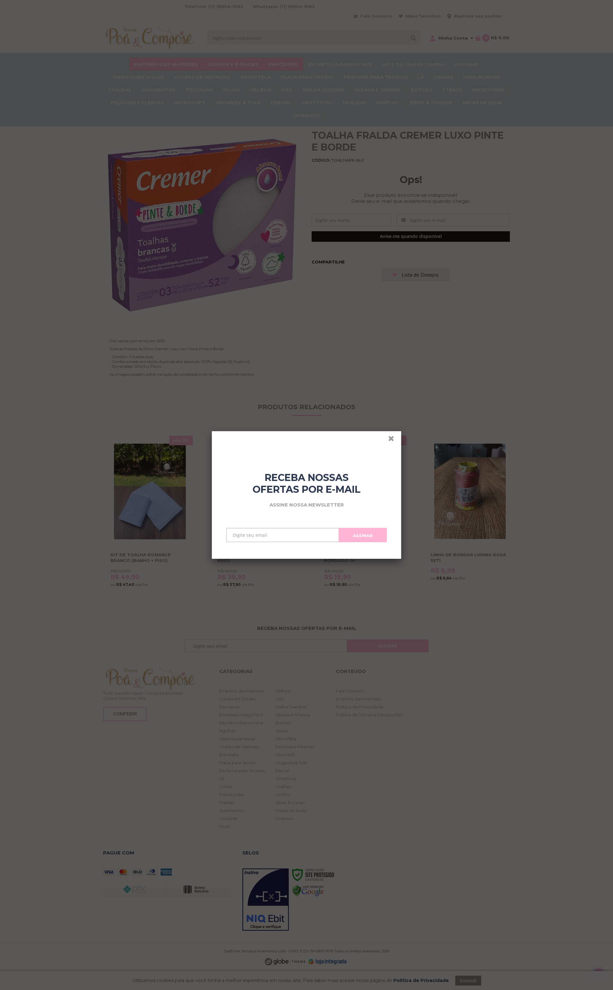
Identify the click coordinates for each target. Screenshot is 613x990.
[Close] (394, 440)
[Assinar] (363, 535)
